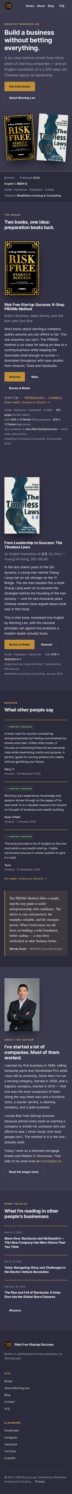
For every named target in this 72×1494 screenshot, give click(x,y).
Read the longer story (24, 1172)
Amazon (14, 377)
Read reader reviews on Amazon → (27, 402)
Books (30, 6)
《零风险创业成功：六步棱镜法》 (43, 398)
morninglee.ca (50, 1161)
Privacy (40, 1481)
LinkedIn (10, 1458)
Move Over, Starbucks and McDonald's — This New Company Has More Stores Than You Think (34, 1243)
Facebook (10, 1444)
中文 (62, 5)
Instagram (10, 1437)
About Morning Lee (22, 98)
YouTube (10, 1451)
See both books (19, 86)
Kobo (34, 377)
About (41, 6)
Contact (9, 1402)
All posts (15, 1310)
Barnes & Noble (19, 388)
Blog (51, 6)
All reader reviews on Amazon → (25, 878)
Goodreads (11, 1430)
